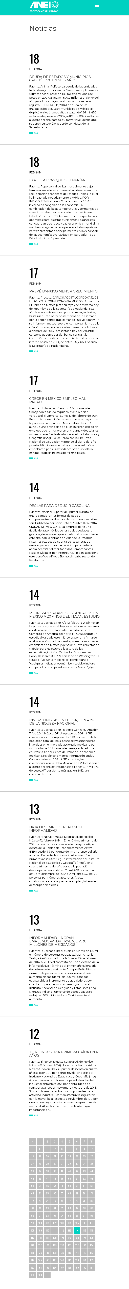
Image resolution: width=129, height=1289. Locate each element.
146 (47, 1260)
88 (84, 1208)
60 (77, 1186)
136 (40, 1252)
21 (55, 1156)
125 (92, 1238)
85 (62, 1208)
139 (62, 1252)
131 (69, 1245)
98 (91, 1215)
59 (69, 1186)
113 (69, 1230)
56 (47, 1186)
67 (62, 1193)
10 (40, 1149)
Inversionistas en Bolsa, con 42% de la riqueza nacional (61, 721)
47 (47, 1178)
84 (54, 1208)
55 (40, 1186)
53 (91, 1178)
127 (40, 1245)
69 (77, 1193)
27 (32, 1163)
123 (77, 1238)
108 (32, 1230)
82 (40, 1208)
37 (40, 1171)
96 (77, 1215)
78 (77, 1201)
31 (62, 1163)
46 (40, 1178)
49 (62, 1178)
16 (84, 1149)
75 (54, 1201)
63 (32, 1193)
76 (62, 1201)
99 (32, 1223)
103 (62, 1223)
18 (32, 1156)
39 (54, 1171)
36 (32, 1171)
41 (69, 1171)
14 (69, 1149)
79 (84, 1201)
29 (47, 1163)
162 (32, 1275)
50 (69, 1178)
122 (69, 1238)
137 (47, 1252)
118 (40, 1238)
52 (84, 1178)
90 (32, 1215)
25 (84, 1156)
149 (69, 1260)
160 (84, 1267)
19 (40, 1156)
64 (40, 1193)
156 (55, 1267)
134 (92, 1245)
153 (32, 1267)
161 (91, 1267)
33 (77, 1163)
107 (91, 1223)
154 (40, 1267)
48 (54, 1178)
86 (69, 1208)
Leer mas (33, 133)
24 (77, 1156)
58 (62, 1186)
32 (69, 1163)
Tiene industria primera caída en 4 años (63, 1053)
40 (62, 1171)
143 (92, 1252)
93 (54, 1215)
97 (84, 1215)
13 (62, 1149)
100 (40, 1223)
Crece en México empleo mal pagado (57, 400)
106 (84, 1223)
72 (32, 1201)
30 (54, 1163)
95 (69, 1215)
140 (69, 1252)
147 (54, 1260)
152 (92, 1260)
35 (91, 1163)
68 (69, 1193)
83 (47, 1208)
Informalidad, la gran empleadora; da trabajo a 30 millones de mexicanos (57, 941)
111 (54, 1230)
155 (47, 1267)
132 (77, 1245)
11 (47, 1149)
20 (47, 1156)
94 (62, 1215)
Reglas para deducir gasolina (59, 506)
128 (47, 1245)
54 (32, 1186)
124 (84, 1238)
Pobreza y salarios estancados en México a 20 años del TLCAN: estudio (64, 614)
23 (69, 1156)
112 (62, 1230)
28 (40, 1163)
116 (91, 1230)
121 (62, 1238)
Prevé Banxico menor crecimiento (63, 291)
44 (91, 1171)
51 (77, 1178)
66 (54, 1193)
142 (84, 1252)
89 (91, 1208)
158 (69, 1267)
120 (55, 1238)
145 (40, 1260)
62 (91, 1186)
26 (91, 1156)
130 (62, 1245)
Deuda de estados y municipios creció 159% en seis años (60, 78)
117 (32, 1238)
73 (40, 1201)
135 (32, 1252)
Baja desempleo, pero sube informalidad (56, 829)
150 (77, 1260)
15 (77, 1149)
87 (77, 1208)
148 (62, 1260)
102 (55, 1223)
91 (40, 1215)
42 (77, 1171)
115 (84, 1230)
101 (47, 1223)
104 (69, 1223)
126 (32, 1245)
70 (84, 1193)
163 (40, 1275)
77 (69, 1201)
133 (84, 1245)
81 (32, 1208)
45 (32, 1178)
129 (55, 1245)
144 (32, 1260)
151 (84, 1260)
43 (84, 1171)
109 (40, 1230)
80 (91, 1201)
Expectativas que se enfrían (57, 180)
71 (92, 1193)
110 (47, 1230)
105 (77, 1223)
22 (62, 1156)
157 (62, 1267)
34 (84, 1163)
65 (47, 1193)
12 (55, 1149)
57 (54, 1186)
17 (92, 1149)
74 (47, 1201)
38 (47, 1171)
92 (47, 1215)
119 (47, 1238)
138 (55, 1252)
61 (84, 1186)
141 (77, 1252)
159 (77, 1267)
